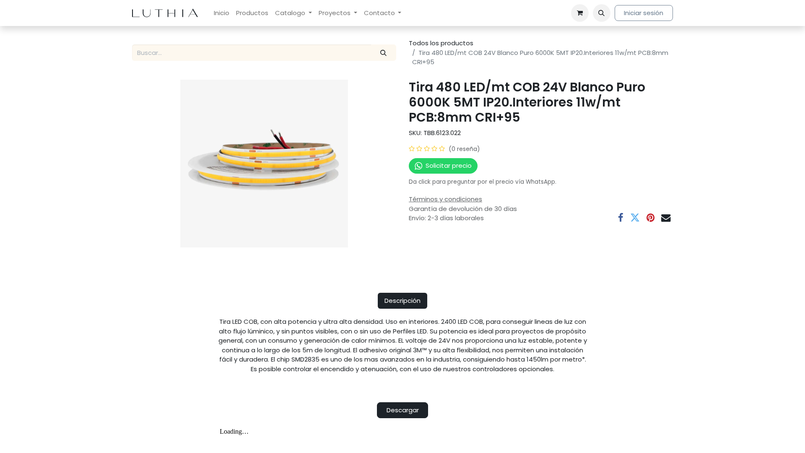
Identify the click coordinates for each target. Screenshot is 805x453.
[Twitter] (635, 218)
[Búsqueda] (383, 52)
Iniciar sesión (643, 12)
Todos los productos (441, 43)
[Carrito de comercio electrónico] (580, 13)
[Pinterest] (650, 218)
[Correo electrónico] (666, 218)
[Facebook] (620, 218)
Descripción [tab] (402, 300)
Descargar (403, 410)
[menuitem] (221, 13)
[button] (601, 13)
